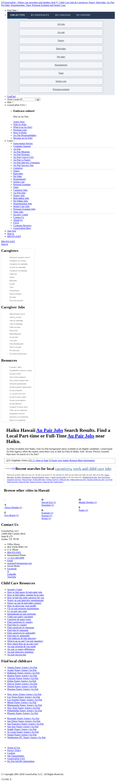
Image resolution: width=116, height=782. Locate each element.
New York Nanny (104, 477)
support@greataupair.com (19, 563)
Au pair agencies (16, 404)
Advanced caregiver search (20, 257)
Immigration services (17, 414)
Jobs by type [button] (17, 15)
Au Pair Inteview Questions (26, 162)
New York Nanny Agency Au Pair (23, 708)
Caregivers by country (18, 261)
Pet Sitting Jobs (20, 201)
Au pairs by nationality (18, 267)
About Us (18, 220)
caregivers (63, 469)
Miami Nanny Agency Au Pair (21, 702)
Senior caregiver (16, 294)
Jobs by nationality (16, 320)
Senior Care (19, 181)
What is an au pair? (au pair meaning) (25, 641)
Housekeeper (61, 65)
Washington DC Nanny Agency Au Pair (26, 737)
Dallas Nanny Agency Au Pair (21, 681)
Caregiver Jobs (20, 190)
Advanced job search (17, 314)
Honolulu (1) (48, 505)
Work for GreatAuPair (17, 420)
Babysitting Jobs (21, 198)
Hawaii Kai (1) (49, 502)
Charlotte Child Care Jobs (96, 479)
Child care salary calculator (20, 616)
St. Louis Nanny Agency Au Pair (23, 732)
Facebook (12, 568)
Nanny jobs (14, 330)
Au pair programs (16, 390)
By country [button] (83, 15)
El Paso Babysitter (39, 479)
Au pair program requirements (20, 387)
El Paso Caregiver (52, 479)
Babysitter (61, 48)
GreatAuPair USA (16, 758)
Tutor (61, 73)
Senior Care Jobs (21, 206)
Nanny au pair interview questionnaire (25, 600)
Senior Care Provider (58, 477)
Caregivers (9, 251)
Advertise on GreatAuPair (19, 417)
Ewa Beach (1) (11, 515)
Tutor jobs (13, 340)
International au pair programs (21, 614)
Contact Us (18, 217)
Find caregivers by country (20, 622)
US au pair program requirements (23, 608)
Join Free (11, 231)
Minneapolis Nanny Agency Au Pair (24, 705)
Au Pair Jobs (19, 193)
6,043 (13, 468)
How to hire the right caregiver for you (25, 597)
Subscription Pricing (23, 143)
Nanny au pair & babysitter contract (24, 603)
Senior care (61, 81)
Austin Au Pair (48, 482)
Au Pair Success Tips (23, 165)
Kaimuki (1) (47, 513)
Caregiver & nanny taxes (19, 407)
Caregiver (18, 168)
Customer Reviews (22, 225)
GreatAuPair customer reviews (21, 370)
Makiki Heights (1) (88, 502)
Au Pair (17, 149)
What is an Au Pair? (22, 127)
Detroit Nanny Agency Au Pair (22, 686)
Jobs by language (16, 324)
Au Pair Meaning (21, 151)
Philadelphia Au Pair (90, 477)
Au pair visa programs (18, 400)
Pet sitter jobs (14, 350)
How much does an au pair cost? (22, 644)
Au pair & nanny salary (18, 397)
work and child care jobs (92, 469)
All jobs (61, 24)
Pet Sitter (17, 176)
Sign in (10, 233)
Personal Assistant (22, 184)
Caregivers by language (18, 271)
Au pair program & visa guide (21, 646)
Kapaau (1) (47, 515)
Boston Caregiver (36, 482)
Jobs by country (15, 317)
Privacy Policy (14, 750)
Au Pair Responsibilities (24, 135)
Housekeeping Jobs (22, 203)
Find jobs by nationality (18, 635)
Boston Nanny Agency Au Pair (22, 675)
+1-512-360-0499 (15, 558)
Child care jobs (15, 327)
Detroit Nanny (27, 479)
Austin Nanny (58, 482)
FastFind (11, 96)
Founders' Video (15, 367)
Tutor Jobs (18, 212)
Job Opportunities (15, 756)
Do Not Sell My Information (20, 761)
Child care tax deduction (18, 410)
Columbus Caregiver (14, 479)
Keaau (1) (46, 518)
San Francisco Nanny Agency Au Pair (25, 724)
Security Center (20, 214)
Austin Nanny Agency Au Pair (22, 670)
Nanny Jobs (19, 195)
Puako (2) (83, 510)
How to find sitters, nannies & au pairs (25, 595)
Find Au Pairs (19, 124)
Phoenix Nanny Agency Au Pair (22, 713)
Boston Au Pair (24, 482)
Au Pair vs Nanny (22, 160)
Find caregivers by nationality (21, 633)
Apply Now (19, 121)
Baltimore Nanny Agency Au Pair (23, 673)
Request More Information (82, 460)
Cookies (11, 753)
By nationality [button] (40, 15)
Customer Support (22, 146)
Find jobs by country (17, 625)
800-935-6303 (14, 236)
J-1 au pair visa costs (17, 394)
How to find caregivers (18, 377)
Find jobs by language (17, 630)
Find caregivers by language (20, 627)
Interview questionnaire (18, 384)
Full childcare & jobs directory (21, 638)
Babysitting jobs (15, 334)
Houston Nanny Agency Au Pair (22, 689)
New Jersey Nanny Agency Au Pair (24, 694)
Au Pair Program (21, 154)
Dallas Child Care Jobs (78, 479)
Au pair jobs (14, 337)
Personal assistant (61, 89)
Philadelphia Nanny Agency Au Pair (24, 710)
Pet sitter (61, 56)
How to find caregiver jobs (19, 380)
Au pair (61, 32)
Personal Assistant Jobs (24, 209)
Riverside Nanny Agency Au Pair (23, 718)
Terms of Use (13, 747)
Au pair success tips (16, 654)
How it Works (20, 132)
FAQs (16, 223)
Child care (13, 274)
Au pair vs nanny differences (21, 649)
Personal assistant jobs (18, 354)
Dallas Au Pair (64, 479)
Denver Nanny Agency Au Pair (22, 683)
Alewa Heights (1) (13, 507)
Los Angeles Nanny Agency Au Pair (24, 699)
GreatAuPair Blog (22, 228)
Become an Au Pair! (23, 138)
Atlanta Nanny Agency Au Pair (22, 667)
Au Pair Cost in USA (23, 157)
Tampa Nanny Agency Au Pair (22, 734)
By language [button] (63, 15)
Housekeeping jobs (17, 344)
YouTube (11, 577)
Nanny (61, 40)
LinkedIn (11, 574)
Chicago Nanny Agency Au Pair (22, 678)
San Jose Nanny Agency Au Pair (23, 726)
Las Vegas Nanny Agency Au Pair (23, 697)
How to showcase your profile (21, 606)
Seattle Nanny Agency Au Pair (22, 729)
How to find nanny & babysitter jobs (24, 592)
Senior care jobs (15, 347)
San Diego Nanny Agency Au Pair (23, 721)
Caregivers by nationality (19, 264)
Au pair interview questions (20, 652)
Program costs (20, 130)
